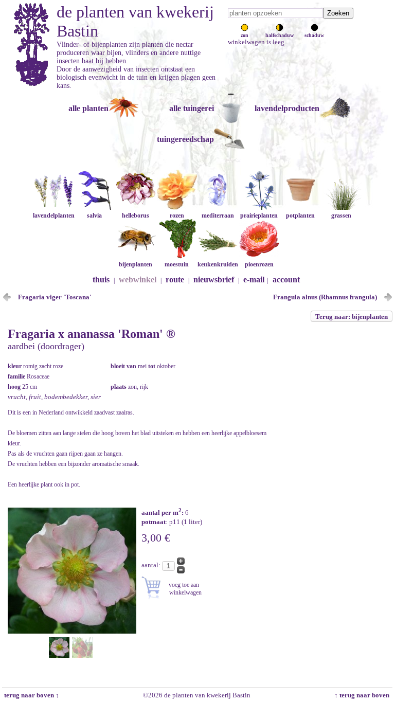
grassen (341, 215)
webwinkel (137, 279)
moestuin (177, 264)
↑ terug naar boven (363, 695)
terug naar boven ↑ (31, 695)
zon (244, 35)
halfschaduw (279, 35)
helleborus (135, 215)
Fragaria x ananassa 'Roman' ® (91, 333)
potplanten (300, 215)
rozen (177, 215)
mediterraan (218, 215)
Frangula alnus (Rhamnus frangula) (325, 297)
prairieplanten (259, 215)
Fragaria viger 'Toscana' (55, 297)
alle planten (88, 108)
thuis (101, 279)
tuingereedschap (185, 139)
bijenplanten (135, 264)
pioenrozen (259, 264)
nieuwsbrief (213, 279)
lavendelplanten (54, 215)
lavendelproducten (287, 108)
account (286, 279)
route (175, 279)
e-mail (253, 279)
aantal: (151, 565)
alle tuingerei (191, 108)
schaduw (314, 35)
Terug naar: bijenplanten (351, 316)
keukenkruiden (218, 264)
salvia (94, 215)
